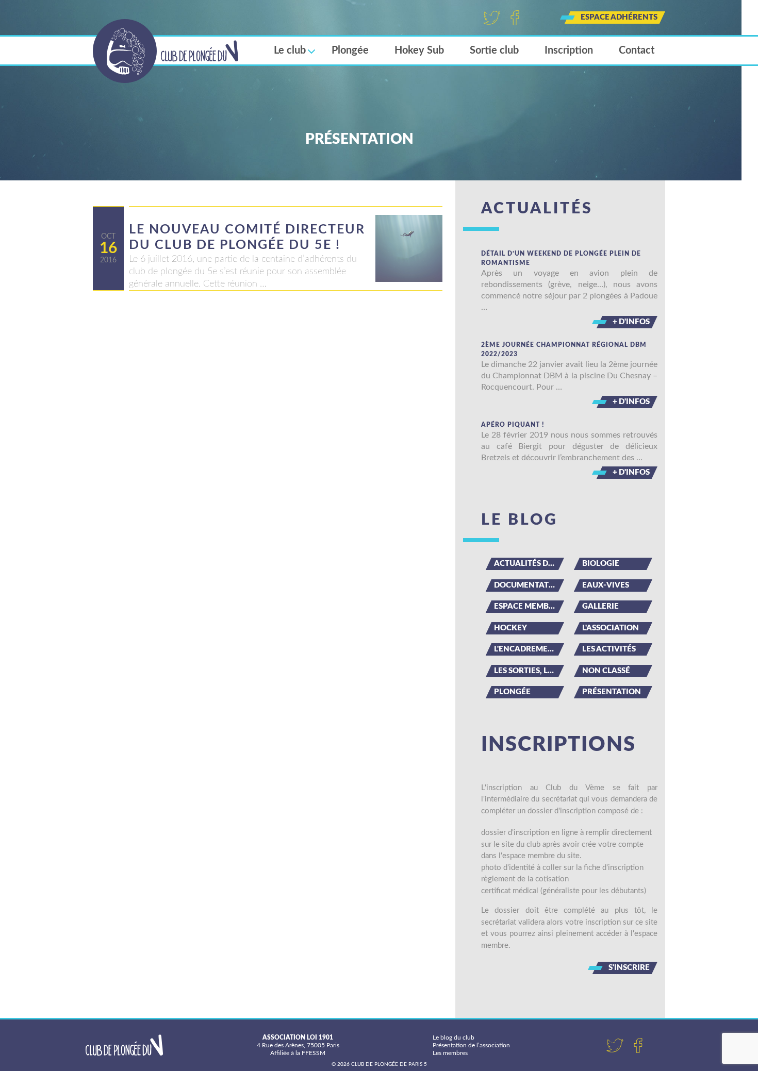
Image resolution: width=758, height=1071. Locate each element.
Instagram (538, 18)
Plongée (350, 50)
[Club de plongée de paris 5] (166, 51)
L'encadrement (526, 649)
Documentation (529, 585)
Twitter (492, 18)
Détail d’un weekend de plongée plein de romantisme (561, 258)
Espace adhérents (619, 17)
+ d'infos (631, 322)
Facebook (515, 18)
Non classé (606, 671)
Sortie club (494, 50)
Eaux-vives (605, 585)
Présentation (611, 692)
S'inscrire (629, 968)
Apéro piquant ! (513, 425)
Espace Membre (526, 606)
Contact (636, 50)
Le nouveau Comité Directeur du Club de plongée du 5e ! (247, 237)
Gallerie (600, 606)
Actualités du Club (529, 563)
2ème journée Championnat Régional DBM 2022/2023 (564, 349)
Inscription (569, 50)
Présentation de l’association (471, 1045)
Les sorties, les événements (529, 671)
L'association (610, 628)
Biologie (600, 563)
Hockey (510, 628)
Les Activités (609, 649)
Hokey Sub (419, 50)
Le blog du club (453, 1037)
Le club (290, 50)
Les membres (450, 1053)
